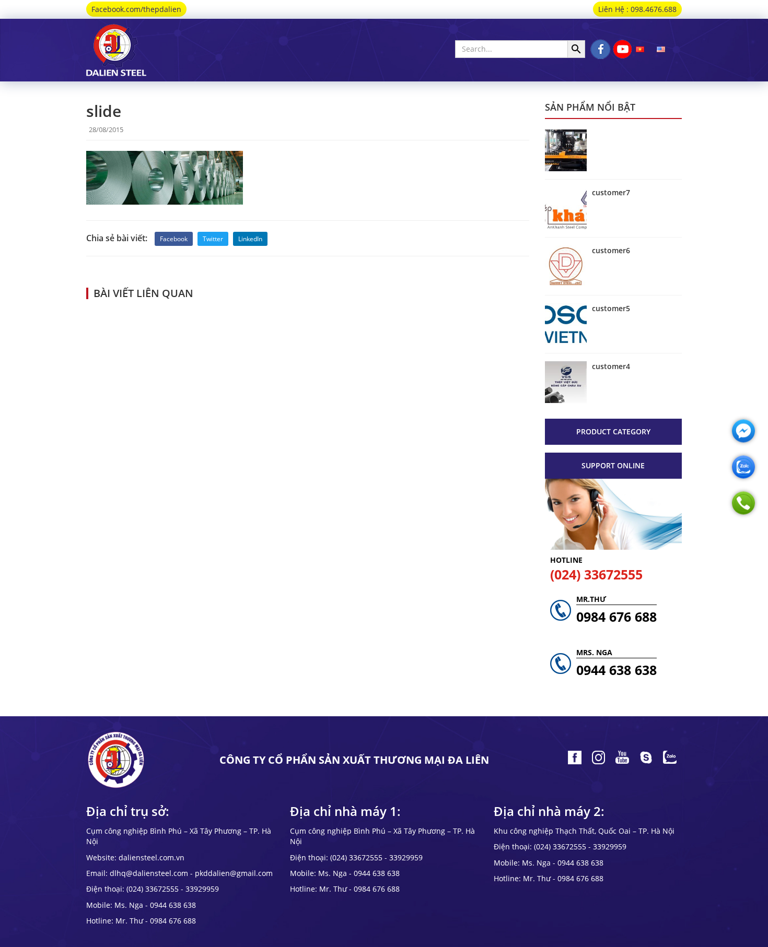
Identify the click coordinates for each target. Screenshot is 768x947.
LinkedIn (250, 238)
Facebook (174, 238)
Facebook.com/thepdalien (136, 9)
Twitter (213, 238)
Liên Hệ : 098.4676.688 (637, 9)
